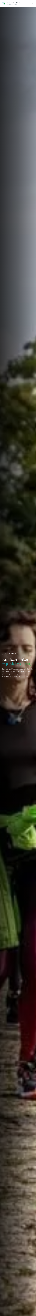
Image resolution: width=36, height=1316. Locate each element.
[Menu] (33, 3)
